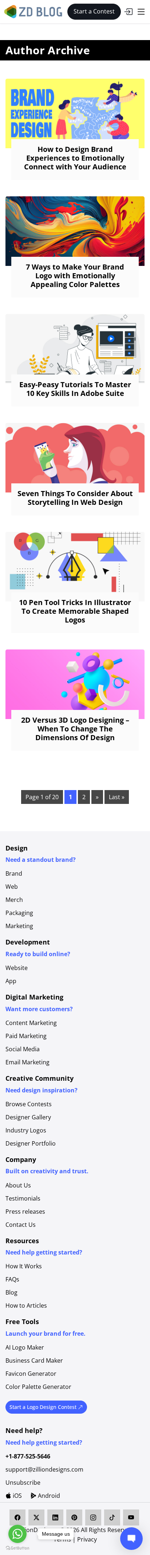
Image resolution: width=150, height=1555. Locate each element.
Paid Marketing (26, 1036)
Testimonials (22, 1198)
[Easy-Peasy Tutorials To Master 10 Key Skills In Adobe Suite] (75, 349)
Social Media (22, 1049)
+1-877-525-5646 (27, 1456)
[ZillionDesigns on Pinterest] (74, 1517)
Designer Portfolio (30, 1143)
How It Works (23, 1266)
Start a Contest (94, 11)
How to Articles (26, 1305)
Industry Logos (25, 1130)
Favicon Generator (30, 1374)
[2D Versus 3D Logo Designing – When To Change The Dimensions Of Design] (75, 684)
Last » (117, 797)
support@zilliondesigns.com (44, 1469)
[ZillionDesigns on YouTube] (131, 1517)
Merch (14, 900)
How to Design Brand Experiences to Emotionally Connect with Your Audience (75, 158)
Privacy (87, 1539)
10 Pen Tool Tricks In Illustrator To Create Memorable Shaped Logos (75, 611)
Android (48, 1496)
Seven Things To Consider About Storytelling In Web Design (75, 497)
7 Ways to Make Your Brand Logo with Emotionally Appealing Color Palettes (75, 275)
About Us (18, 1185)
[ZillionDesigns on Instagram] (93, 1517)
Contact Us (20, 1225)
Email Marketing (27, 1062)
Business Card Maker (34, 1360)
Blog (11, 1292)
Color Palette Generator (38, 1387)
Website (16, 968)
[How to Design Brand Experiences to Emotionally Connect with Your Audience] (75, 113)
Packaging (19, 913)
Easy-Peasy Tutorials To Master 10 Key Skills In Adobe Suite (75, 389)
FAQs (12, 1279)
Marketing (19, 926)
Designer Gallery (28, 1117)
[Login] (128, 12)
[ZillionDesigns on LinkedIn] (55, 1517)
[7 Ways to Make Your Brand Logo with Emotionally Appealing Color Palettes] (75, 231)
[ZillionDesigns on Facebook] (17, 1517)
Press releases (25, 1211)
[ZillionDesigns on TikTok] (112, 1517)
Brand (13, 873)
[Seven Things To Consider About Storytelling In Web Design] (75, 457)
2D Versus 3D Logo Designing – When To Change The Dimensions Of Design (75, 728)
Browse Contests (28, 1104)
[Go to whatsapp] (17, 1534)
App (10, 981)
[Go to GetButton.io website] (17, 1548)
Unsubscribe (22, 1482)
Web (11, 887)
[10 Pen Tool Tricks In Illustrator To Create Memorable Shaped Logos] (75, 566)
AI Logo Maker (24, 1347)
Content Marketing (31, 1023)
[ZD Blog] (34, 11)
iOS (16, 1496)
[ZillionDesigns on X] (36, 1517)
